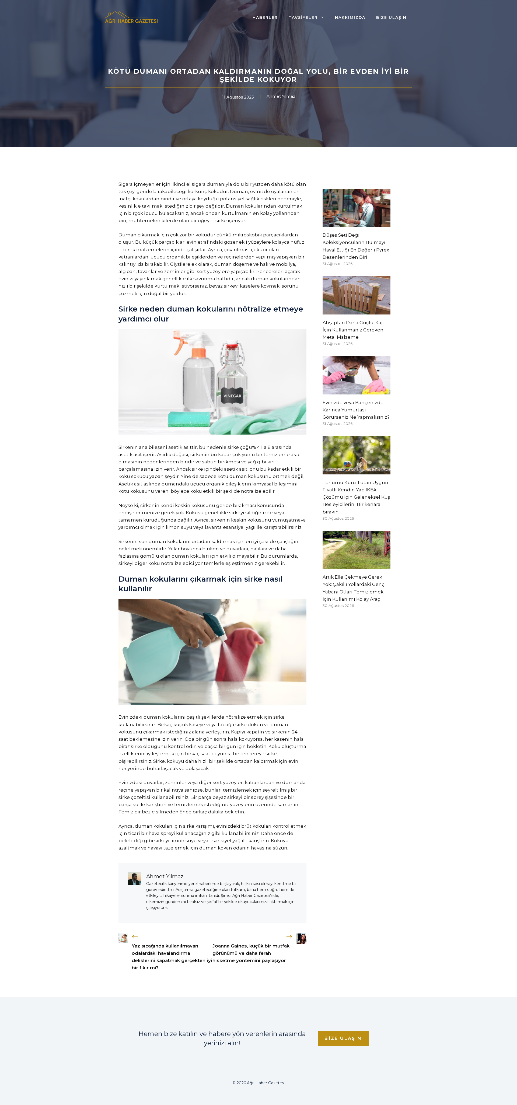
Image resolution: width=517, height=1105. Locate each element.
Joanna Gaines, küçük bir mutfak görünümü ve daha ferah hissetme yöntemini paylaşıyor (250, 953)
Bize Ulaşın (391, 17)
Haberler (265, 17)
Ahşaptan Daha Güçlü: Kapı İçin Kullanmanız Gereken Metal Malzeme (354, 330)
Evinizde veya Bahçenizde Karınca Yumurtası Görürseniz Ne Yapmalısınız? (356, 410)
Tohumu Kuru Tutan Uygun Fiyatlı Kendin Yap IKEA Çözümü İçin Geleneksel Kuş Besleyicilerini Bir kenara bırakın (356, 497)
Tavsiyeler (303, 17)
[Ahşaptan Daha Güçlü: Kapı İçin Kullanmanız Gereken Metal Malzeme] (356, 310)
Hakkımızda (350, 17)
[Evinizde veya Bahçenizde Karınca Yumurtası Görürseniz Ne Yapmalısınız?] (356, 390)
